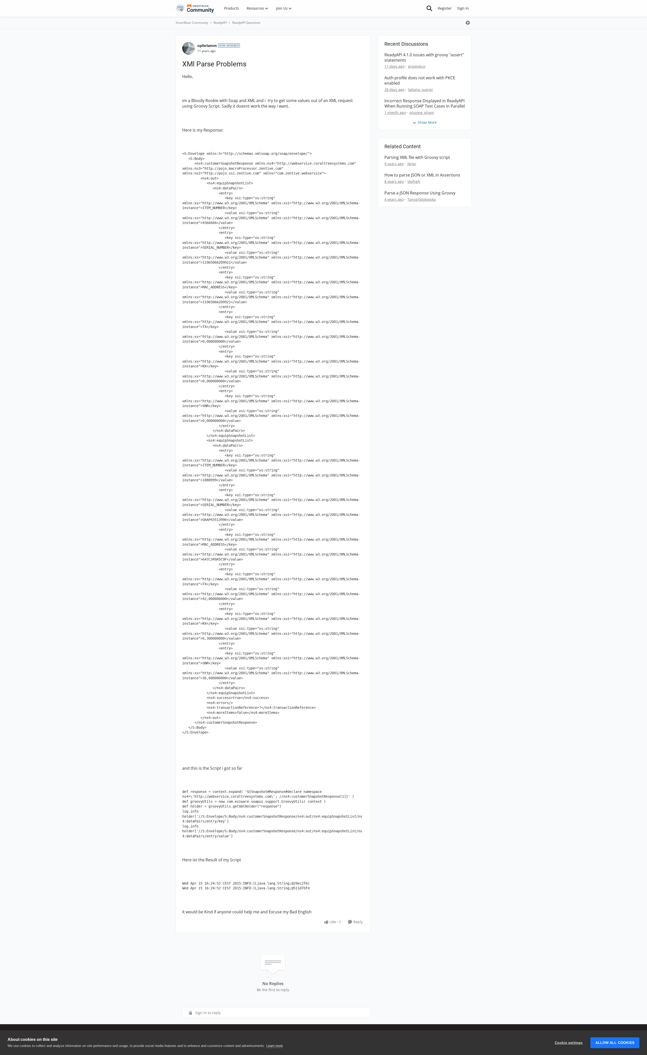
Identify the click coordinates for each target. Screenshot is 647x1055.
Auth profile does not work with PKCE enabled (419, 80)
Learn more (274, 1046)
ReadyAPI (220, 22)
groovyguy (416, 66)
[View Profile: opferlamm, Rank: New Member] (188, 48)
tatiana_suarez (420, 89)
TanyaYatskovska (421, 199)
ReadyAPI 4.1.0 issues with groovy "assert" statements (424, 57)
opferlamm (207, 45)
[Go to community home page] (195, 8)
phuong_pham (421, 112)
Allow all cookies (614, 1043)
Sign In (463, 8)
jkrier (411, 163)
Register (445, 8)
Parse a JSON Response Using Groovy (419, 193)
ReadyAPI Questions (246, 22)
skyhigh (413, 181)
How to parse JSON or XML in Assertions (422, 175)
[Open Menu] (467, 22)
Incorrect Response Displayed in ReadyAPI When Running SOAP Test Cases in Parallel (424, 103)
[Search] (429, 8)
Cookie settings (569, 1043)
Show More (427, 122)
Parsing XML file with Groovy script (417, 157)
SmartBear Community (192, 22)
